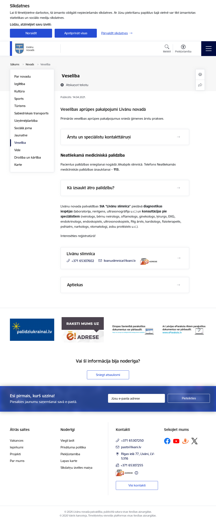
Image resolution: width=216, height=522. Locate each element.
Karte (18, 165)
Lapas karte (69, 461)
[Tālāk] (199, 329)
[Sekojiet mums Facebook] (167, 441)
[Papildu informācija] (136, 472)
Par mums (17, 461)
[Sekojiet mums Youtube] (176, 440)
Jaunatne (20, 135)
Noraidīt (31, 33)
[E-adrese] (148, 261)
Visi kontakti (137, 485)
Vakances (16, 440)
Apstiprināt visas (75, 33)
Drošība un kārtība (27, 157)
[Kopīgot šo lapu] (200, 85)
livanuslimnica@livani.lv (120, 261)
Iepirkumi (16, 447)
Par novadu (22, 76)
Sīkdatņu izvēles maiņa (76, 468)
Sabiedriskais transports (31, 113)
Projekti (15, 454)
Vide (17, 150)
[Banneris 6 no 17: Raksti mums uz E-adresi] (83, 329)
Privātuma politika (73, 447)
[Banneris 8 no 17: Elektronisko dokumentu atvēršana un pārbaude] (184, 329)
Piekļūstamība (70, 454)
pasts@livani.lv (131, 447)
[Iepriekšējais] (17, 329)
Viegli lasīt (67, 440)
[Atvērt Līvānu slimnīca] (179, 258)
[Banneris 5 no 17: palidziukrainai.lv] (32, 329)
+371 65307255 (132, 465)
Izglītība (19, 84)
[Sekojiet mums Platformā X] (194, 441)
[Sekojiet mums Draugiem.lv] (185, 441)
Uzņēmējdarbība (26, 121)
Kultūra (19, 91)
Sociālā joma (23, 128)
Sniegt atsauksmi (108, 375)
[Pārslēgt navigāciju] (208, 48)
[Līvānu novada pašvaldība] (34, 49)
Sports (19, 99)
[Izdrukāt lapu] (200, 74)
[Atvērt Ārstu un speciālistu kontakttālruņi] (178, 137)
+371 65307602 (83, 261)
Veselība (20, 143)
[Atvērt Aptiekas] (178, 285)
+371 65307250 (132, 440)
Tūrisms (20, 106)
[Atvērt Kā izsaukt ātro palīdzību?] (178, 187)
